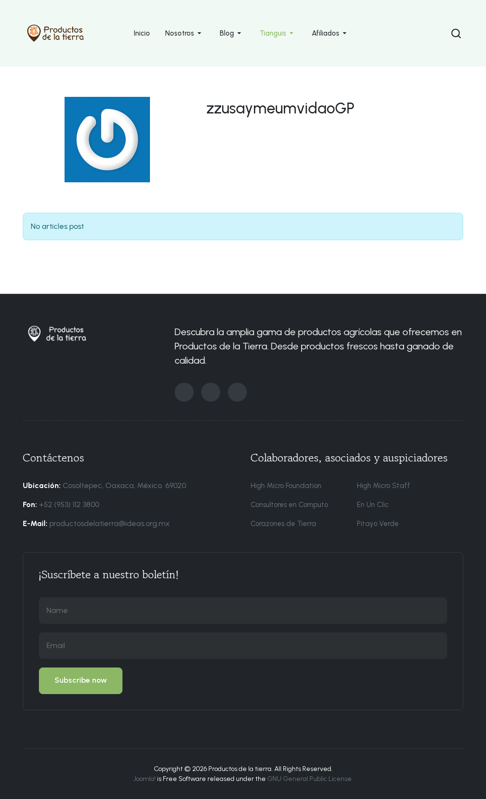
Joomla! (144, 779)
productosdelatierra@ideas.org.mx (109, 523)
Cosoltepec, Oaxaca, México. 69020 (124, 485)
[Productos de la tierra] (55, 32)
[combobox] (455, 33)
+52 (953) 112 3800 (69, 504)
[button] (185, 33)
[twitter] (210, 392)
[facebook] (184, 392)
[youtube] (237, 392)
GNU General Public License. (310, 779)
